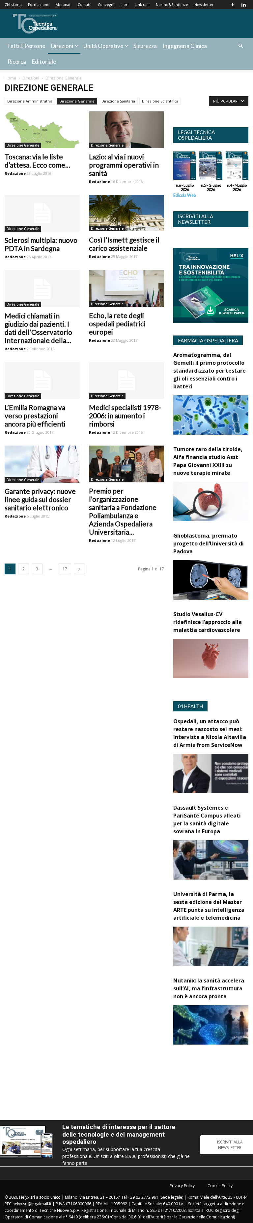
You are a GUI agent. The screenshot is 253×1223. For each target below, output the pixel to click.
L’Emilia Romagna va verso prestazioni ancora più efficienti (35, 415)
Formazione (38, 4)
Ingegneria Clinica (185, 45)
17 (65, 569)
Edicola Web (184, 195)
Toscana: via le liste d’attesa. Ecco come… (37, 160)
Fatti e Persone (26, 45)
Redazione (15, 173)
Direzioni (62, 45)
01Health (190, 706)
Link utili (142, 4)
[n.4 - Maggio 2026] (237, 167)
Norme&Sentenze (172, 4)
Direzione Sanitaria (118, 101)
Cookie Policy (220, 1185)
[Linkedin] (243, 4)
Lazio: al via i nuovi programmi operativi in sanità (124, 164)
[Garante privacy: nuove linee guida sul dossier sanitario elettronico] (42, 464)
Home (10, 78)
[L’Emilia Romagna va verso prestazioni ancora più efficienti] (42, 380)
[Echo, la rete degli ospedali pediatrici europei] (126, 288)
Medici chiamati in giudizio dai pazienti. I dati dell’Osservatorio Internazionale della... (38, 328)
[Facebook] (233, 4)
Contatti (85, 4)
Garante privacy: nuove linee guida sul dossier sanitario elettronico (40, 499)
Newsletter (204, 4)
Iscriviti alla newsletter (195, 219)
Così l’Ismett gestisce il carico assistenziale (124, 244)
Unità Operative (103, 45)
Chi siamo (13, 4)
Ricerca (17, 61)
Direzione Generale (77, 101)
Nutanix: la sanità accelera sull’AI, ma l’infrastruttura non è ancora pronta (208, 988)
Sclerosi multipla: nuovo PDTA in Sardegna (41, 244)
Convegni (106, 4)
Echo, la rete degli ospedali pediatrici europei (117, 323)
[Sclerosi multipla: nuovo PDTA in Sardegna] (42, 213)
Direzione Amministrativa (29, 101)
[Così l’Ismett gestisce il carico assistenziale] (126, 213)
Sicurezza (145, 45)
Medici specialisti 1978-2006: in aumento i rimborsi (125, 415)
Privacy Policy (182, 1185)
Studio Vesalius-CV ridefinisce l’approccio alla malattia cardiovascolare (207, 622)
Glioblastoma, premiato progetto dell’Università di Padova (208, 543)
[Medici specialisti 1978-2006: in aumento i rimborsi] (126, 380)
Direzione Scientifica (160, 101)
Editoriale (44, 61)
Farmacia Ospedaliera (208, 340)
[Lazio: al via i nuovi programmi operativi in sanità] (126, 129)
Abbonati (63, 4)
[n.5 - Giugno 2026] (210, 167)
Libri (124, 4)
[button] (240, 46)
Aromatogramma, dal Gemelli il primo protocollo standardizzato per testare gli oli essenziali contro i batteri (209, 370)
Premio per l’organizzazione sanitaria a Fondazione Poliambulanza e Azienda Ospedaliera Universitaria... (122, 511)
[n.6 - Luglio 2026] (184, 167)
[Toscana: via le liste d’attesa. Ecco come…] (42, 129)
